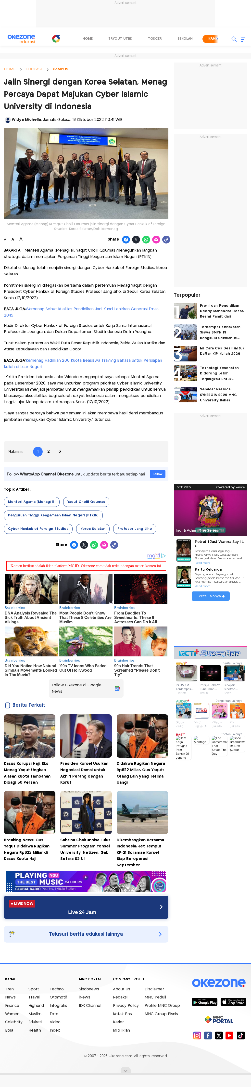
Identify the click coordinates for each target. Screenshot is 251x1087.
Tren (9, 989)
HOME (9, 69)
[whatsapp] (146, 239)
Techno (57, 989)
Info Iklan (121, 1030)
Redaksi (120, 997)
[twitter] (219, 1035)
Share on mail (156, 239)
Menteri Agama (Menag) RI (31, 502)
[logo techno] (21, 39)
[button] (217, 38)
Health (34, 1030)
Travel (34, 997)
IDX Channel (90, 1006)
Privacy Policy (126, 1006)
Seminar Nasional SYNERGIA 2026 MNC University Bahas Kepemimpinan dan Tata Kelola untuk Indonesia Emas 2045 (219, 395)
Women (12, 1014)
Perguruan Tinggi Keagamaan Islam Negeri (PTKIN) (53, 515)
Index (55, 1030)
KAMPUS (60, 69)
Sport (33, 989)
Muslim (34, 1014)
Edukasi (35, 1022)
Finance (12, 1006)
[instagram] (197, 1035)
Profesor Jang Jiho (134, 529)
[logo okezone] (219, 983)
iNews (84, 997)
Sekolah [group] (185, 38)
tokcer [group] (155, 38)
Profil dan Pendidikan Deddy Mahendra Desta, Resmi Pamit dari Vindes (222, 312)
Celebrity (14, 1022)
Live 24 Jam (82, 912)
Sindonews (89, 989)
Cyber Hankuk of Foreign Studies (38, 529)
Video (55, 1022)
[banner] (86, 891)
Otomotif (58, 997)
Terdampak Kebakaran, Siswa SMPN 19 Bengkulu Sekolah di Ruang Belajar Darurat (220, 333)
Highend (36, 1006)
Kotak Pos (122, 1014)
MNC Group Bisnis (161, 1014)
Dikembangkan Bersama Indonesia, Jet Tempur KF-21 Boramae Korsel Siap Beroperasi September (140, 852)
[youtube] (230, 1035)
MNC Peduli (155, 997)
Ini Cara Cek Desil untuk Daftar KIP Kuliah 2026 (222, 351)
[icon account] (8, 120)
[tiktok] (241, 1035)
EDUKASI (34, 69)
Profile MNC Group (162, 1006)
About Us (121, 989)
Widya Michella (26, 120)
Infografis (58, 1006)
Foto (54, 1014)
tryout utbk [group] (120, 38)
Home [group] (88, 38)
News (10, 997)
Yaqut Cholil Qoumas (86, 502)
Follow (158, 474)
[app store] (233, 1002)
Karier (118, 1022)
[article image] (185, 311)
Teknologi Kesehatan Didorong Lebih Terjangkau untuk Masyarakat (219, 374)
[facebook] (208, 1035)
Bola (9, 1030)
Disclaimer (154, 989)
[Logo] (56, 39)
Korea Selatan (92, 529)
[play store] (204, 1002)
